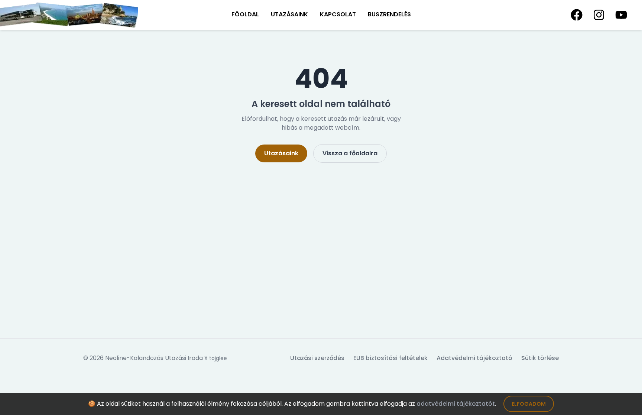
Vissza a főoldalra (349, 153)
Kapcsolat (338, 14)
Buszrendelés (389, 14)
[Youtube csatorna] (621, 15)
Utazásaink (289, 14)
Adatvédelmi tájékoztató (474, 358)
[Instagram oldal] (599, 15)
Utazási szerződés (317, 358)
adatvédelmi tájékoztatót (455, 403)
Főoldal (245, 14)
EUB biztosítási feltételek (390, 358)
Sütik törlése (540, 358)
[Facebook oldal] (577, 15)
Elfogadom (529, 404)
